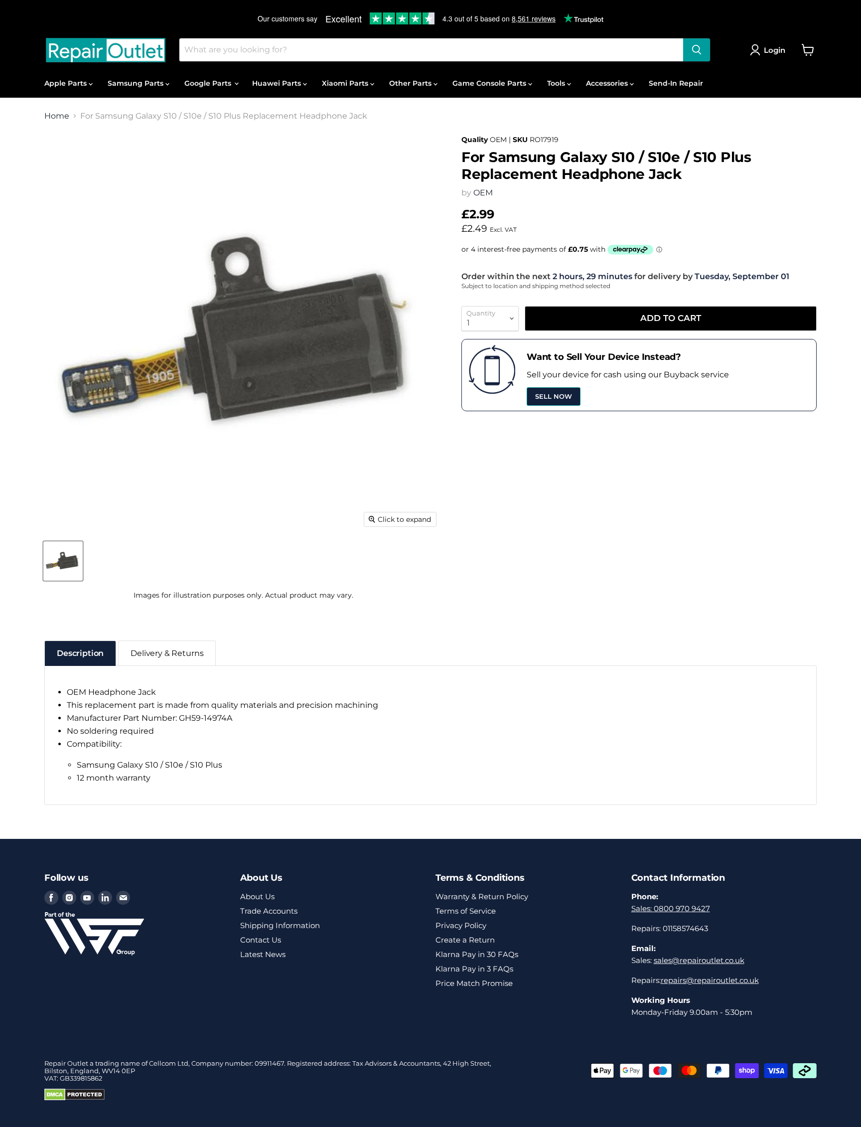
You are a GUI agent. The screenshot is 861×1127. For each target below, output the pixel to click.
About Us (257, 896)
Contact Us (260, 940)
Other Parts (411, 83)
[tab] (80, 653)
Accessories (608, 83)
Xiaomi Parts (346, 83)
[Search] (696, 49)
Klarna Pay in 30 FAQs (476, 954)
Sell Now (553, 396)
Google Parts (208, 83)
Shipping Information (280, 925)
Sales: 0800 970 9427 (670, 908)
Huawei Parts (277, 83)
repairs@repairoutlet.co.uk (710, 980)
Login (774, 50)
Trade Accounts (268, 911)
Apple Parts (66, 83)
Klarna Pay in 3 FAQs (474, 968)
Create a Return (465, 940)
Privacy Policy (460, 925)
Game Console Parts (490, 83)
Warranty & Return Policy (481, 896)
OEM (483, 192)
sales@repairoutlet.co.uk (699, 960)
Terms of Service (465, 911)
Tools (557, 83)
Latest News (263, 954)
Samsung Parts (136, 83)
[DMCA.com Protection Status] (74, 1098)
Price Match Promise (474, 983)
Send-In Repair (676, 83)
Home (56, 116)
